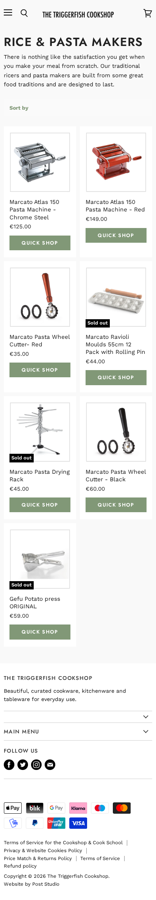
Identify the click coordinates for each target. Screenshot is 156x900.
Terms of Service (100, 858)
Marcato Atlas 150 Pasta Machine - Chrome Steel (34, 209)
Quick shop (40, 242)
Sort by (18, 108)
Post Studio (45, 884)
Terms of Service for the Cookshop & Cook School (63, 842)
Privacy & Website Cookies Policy (43, 850)
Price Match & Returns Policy (38, 858)
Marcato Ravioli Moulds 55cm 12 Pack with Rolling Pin (115, 344)
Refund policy (20, 866)
